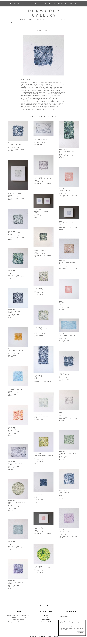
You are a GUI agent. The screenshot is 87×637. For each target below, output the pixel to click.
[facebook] (48, 605)
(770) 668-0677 (18, 620)
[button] (30, 20)
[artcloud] (39, 605)
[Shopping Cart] (76, 22)
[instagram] (43, 605)
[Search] (11, 22)
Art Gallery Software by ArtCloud (48, 636)
